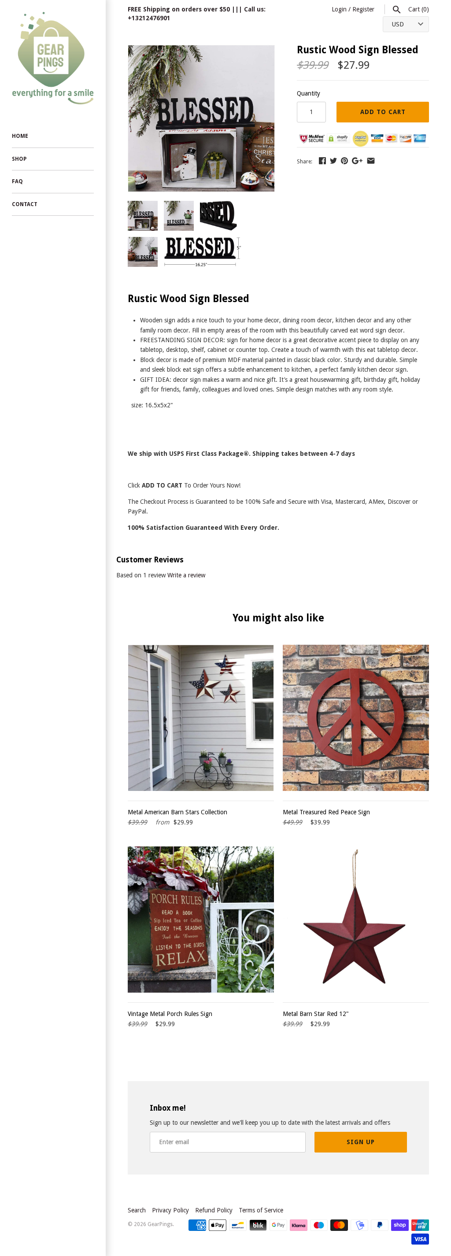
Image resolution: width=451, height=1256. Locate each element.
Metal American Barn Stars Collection (177, 812)
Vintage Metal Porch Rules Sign (170, 1013)
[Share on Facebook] (322, 160)
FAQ (17, 181)
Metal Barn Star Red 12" (316, 1013)
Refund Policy (214, 1210)
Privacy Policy (170, 1210)
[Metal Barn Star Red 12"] (356, 919)
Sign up (361, 1141)
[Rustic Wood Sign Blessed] (201, 50)
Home (20, 136)
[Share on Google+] (357, 160)
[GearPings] (53, 58)
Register (363, 9)
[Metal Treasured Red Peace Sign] (356, 718)
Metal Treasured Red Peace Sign (326, 812)
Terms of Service (261, 1210)
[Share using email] (370, 160)
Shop (19, 159)
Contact (24, 204)
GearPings (160, 1224)
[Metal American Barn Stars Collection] (201, 718)
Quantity (308, 93)
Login (339, 9)
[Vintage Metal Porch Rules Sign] (201, 919)
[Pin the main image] (344, 160)
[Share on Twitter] (333, 160)
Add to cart (383, 111)
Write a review (186, 575)
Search (137, 1210)
